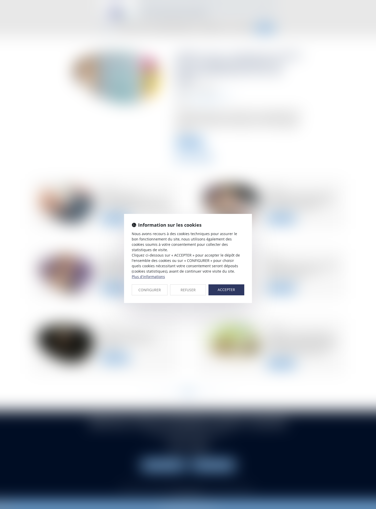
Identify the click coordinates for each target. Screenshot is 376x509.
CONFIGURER (149, 289)
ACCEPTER (226, 289)
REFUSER (188, 289)
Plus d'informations (148, 276)
